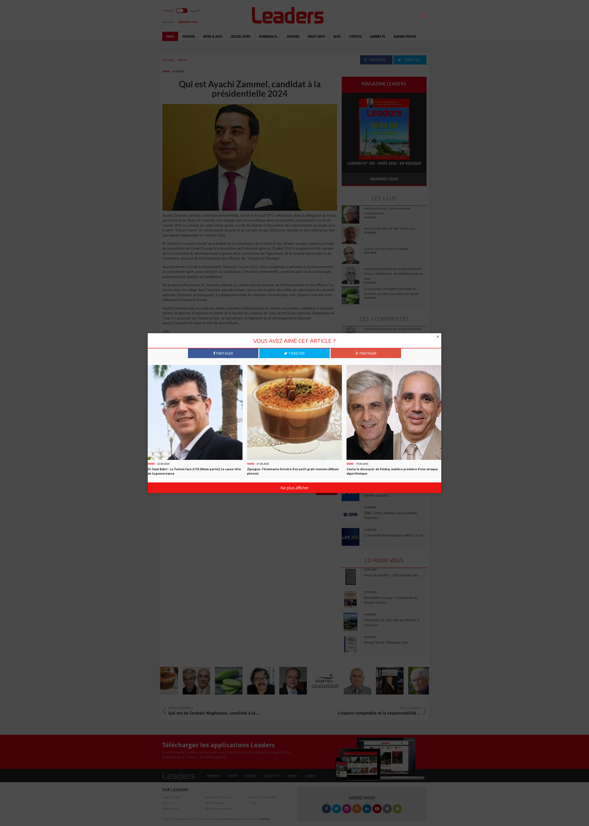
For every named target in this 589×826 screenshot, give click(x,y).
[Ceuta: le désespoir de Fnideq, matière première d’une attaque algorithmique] (393, 412)
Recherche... (353, 14)
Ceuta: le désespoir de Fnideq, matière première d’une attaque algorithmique (392, 471)
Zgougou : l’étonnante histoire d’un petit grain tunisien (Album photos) (292, 471)
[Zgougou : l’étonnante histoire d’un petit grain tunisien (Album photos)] (294, 412)
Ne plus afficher (294, 487)
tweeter (296, 353)
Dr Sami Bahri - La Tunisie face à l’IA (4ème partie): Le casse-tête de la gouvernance (194, 471)
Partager (224, 353)
